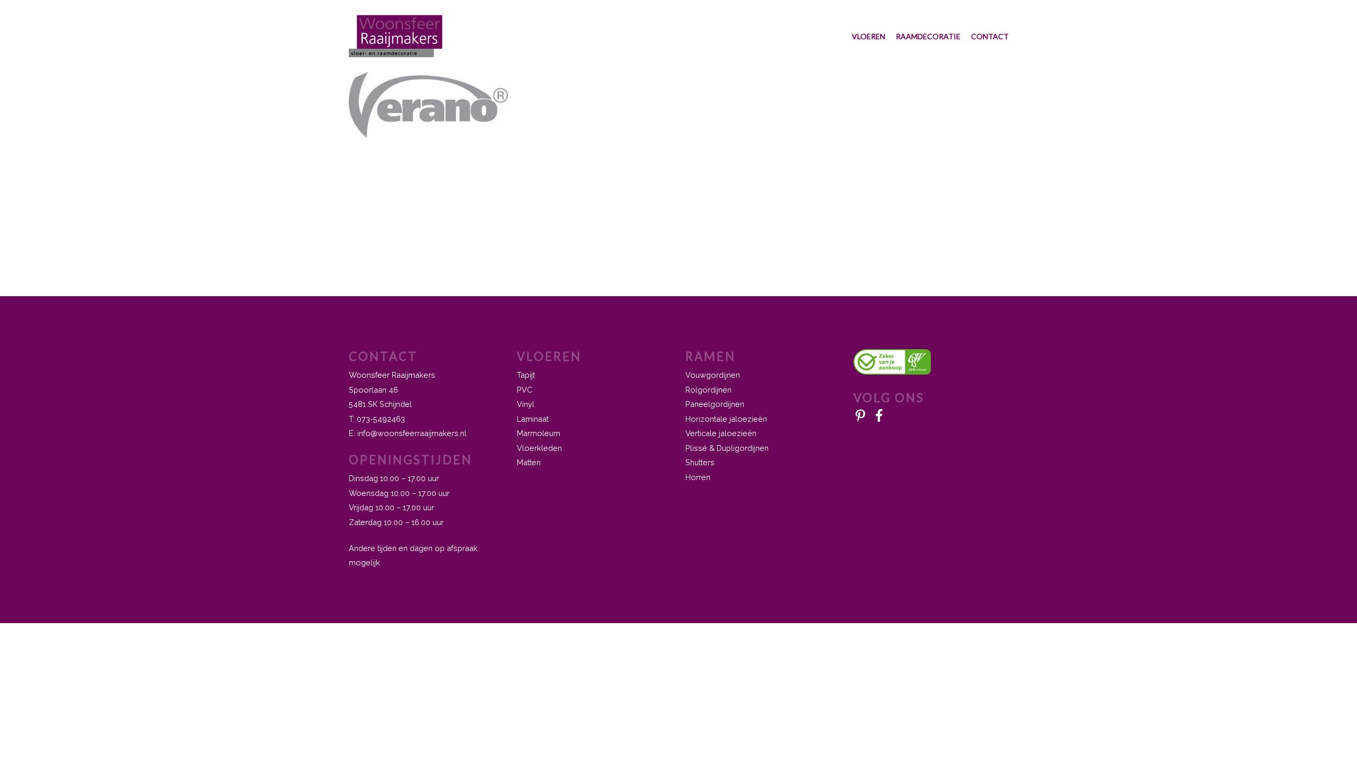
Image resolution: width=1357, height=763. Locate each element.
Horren (697, 477)
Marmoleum (538, 433)
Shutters (700, 462)
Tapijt (526, 374)
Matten (529, 462)
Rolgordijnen (708, 389)
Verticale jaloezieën (720, 433)
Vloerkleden (539, 448)
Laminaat (533, 418)
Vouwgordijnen (712, 374)
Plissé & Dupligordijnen (727, 448)
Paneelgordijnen (714, 404)
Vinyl (525, 404)
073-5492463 (381, 418)
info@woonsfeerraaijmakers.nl (411, 433)
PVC (524, 389)
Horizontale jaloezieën (726, 418)
